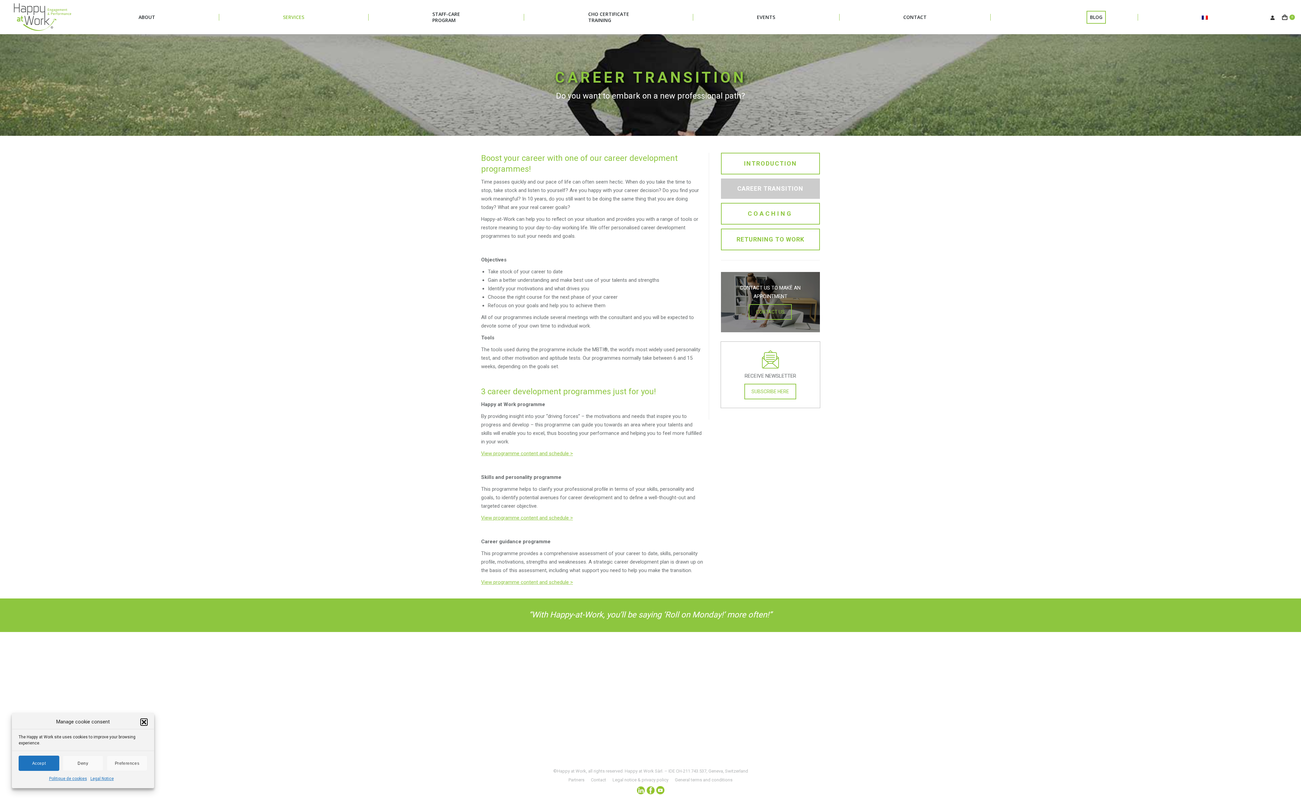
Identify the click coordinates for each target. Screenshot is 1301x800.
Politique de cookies (68, 778)
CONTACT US (770, 312)
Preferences (127, 763)
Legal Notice (102, 778)
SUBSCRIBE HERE (770, 391)
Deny (83, 763)
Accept (39, 763)
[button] (144, 722)
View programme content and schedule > (527, 518)
